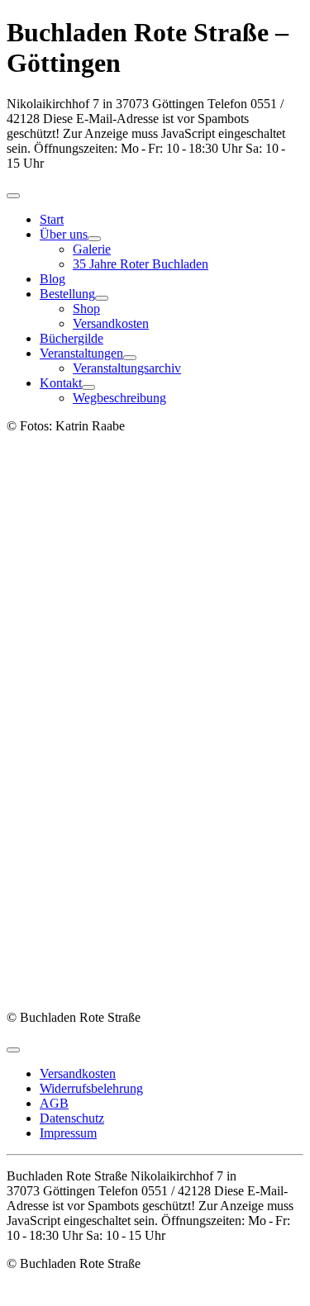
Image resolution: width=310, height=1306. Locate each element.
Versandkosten (111, 323)
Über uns (64, 234)
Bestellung (67, 294)
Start (52, 219)
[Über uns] (94, 238)
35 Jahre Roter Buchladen (140, 264)
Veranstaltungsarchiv (127, 368)
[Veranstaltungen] (129, 357)
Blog (52, 279)
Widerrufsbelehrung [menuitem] (91, 1088)
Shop (86, 309)
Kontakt (61, 383)
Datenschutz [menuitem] (72, 1118)
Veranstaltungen (81, 353)
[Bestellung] (101, 298)
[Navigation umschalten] (13, 195)
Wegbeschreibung (119, 398)
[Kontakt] (88, 387)
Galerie (92, 249)
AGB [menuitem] (54, 1103)
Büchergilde (71, 338)
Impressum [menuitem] (68, 1133)
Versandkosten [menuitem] (78, 1073)
